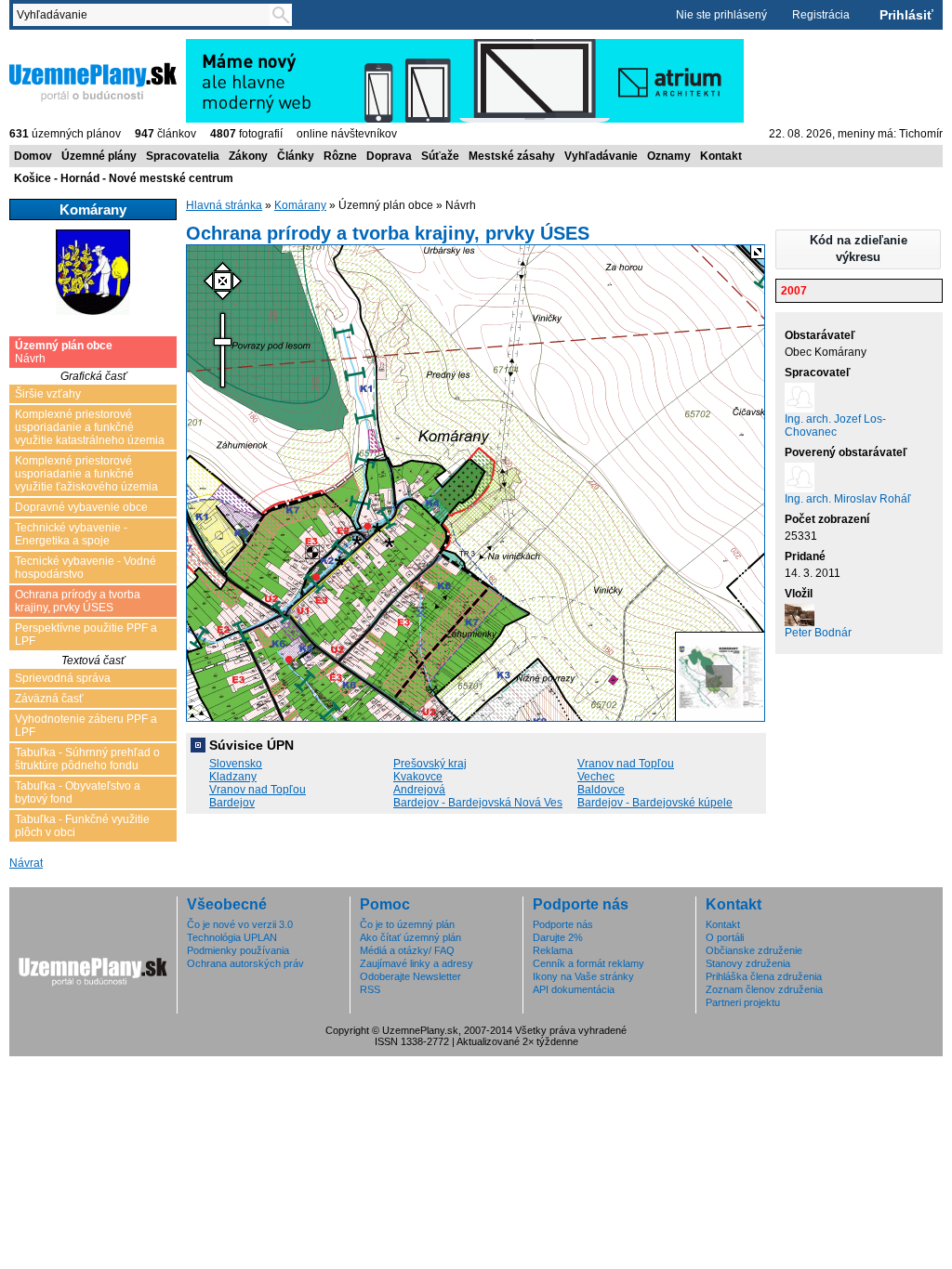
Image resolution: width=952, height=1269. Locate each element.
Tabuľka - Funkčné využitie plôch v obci (82, 826)
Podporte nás (563, 924)
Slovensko (235, 763)
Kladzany (233, 776)
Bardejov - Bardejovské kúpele (655, 802)
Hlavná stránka (224, 205)
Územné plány (99, 156)
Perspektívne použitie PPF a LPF (86, 634)
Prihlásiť (906, 14)
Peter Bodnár (818, 632)
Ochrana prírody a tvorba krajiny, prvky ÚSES (77, 601)
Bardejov (232, 802)
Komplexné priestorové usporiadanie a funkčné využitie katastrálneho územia (90, 427)
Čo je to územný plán (407, 924)
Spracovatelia (182, 156)
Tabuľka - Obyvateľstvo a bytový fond (77, 792)
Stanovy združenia (748, 963)
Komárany (300, 205)
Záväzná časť (49, 698)
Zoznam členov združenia (764, 989)
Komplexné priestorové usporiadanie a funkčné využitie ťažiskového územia (86, 473)
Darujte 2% (558, 937)
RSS (370, 989)
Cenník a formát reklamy (588, 963)
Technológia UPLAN (232, 937)
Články (295, 156)
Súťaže (440, 156)
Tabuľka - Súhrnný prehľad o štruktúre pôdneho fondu (87, 759)
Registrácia (821, 14)
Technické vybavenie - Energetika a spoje (71, 534)
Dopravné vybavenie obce (81, 507)
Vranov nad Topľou (625, 763)
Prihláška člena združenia (764, 976)
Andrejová (419, 789)
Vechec (596, 776)
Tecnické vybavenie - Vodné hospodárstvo (85, 568)
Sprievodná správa (63, 678)
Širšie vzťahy (48, 393)
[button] (858, 249)
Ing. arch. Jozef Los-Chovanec (835, 425)
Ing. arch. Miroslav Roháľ (848, 498)
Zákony (248, 156)
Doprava (389, 156)
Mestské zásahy (512, 156)
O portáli (725, 937)
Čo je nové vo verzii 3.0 (240, 924)
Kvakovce (418, 776)
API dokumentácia (574, 989)
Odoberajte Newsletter (410, 976)
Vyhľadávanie (601, 156)
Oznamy (669, 156)
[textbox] (145, 15)
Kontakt (721, 156)
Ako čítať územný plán (410, 937)
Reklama (553, 950)
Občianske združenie (754, 950)
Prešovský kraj (430, 763)
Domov (33, 156)
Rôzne (340, 156)
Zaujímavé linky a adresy (416, 963)
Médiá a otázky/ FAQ (407, 950)
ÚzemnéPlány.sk (53, 45)
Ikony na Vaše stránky (583, 976)
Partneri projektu (743, 1002)
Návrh (63, 352)
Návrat (26, 863)
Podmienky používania (238, 950)
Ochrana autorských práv (245, 963)
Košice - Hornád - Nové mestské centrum (123, 178)
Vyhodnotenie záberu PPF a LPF (86, 726)
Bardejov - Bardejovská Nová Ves (477, 802)
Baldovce (601, 789)
